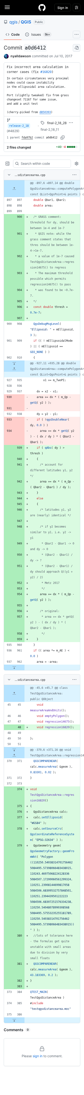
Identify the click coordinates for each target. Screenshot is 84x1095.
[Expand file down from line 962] (14, 667)
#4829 (13, 131)
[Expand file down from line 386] (14, 1020)
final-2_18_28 (57, 123)
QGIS (26, 21)
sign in (37, 1056)
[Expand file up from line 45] (14, 693)
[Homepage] (42, 7)
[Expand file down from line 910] (14, 363)
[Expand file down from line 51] (14, 750)
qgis (13, 21)
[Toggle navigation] (7, 7)
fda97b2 (27, 137)
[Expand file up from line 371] (14, 755)
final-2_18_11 (50, 129)
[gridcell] (42, 188)
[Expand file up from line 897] (14, 188)
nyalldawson (20, 56)
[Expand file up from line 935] (14, 369)
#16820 (46, 72)
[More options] (74, 175)
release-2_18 (19, 125)
